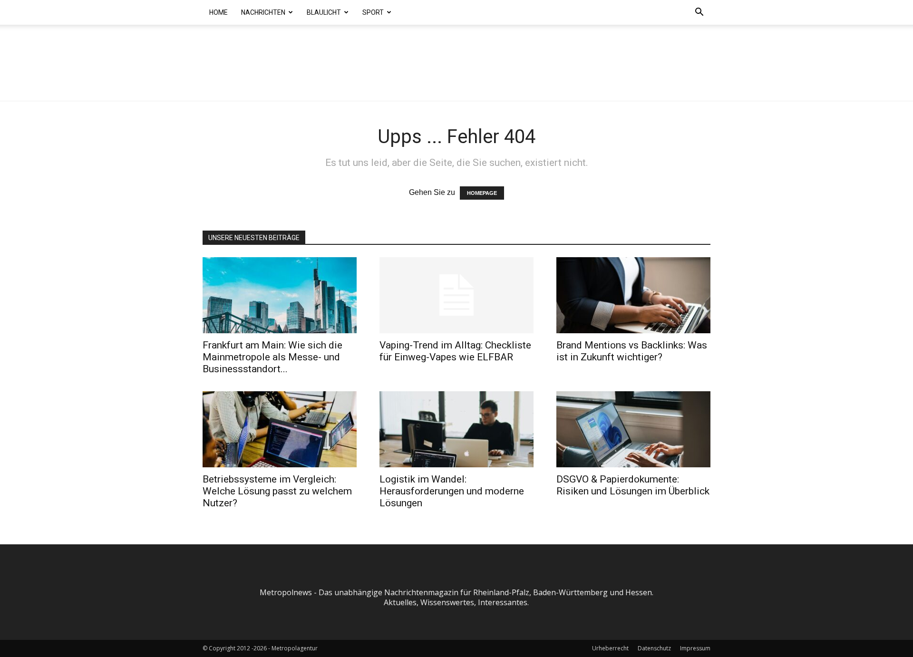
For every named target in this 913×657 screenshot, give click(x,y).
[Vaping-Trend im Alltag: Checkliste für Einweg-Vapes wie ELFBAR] (456, 295)
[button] (699, 13)
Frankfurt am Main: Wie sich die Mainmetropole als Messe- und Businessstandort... (272, 357)
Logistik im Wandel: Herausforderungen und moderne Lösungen (451, 491)
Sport (373, 12)
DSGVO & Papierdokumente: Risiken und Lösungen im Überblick (632, 485)
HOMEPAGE (482, 193)
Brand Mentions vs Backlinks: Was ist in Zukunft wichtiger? (631, 351)
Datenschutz (654, 648)
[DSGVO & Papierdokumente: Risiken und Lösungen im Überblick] (633, 429)
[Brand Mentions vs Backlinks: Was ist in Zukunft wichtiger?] (633, 295)
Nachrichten (263, 12)
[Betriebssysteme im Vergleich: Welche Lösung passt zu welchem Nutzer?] (280, 429)
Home (218, 12)
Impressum (695, 648)
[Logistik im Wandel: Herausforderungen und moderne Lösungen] (456, 429)
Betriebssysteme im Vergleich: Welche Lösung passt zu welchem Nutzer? (277, 491)
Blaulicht (324, 12)
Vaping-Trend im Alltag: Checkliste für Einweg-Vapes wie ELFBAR (455, 351)
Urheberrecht (610, 648)
